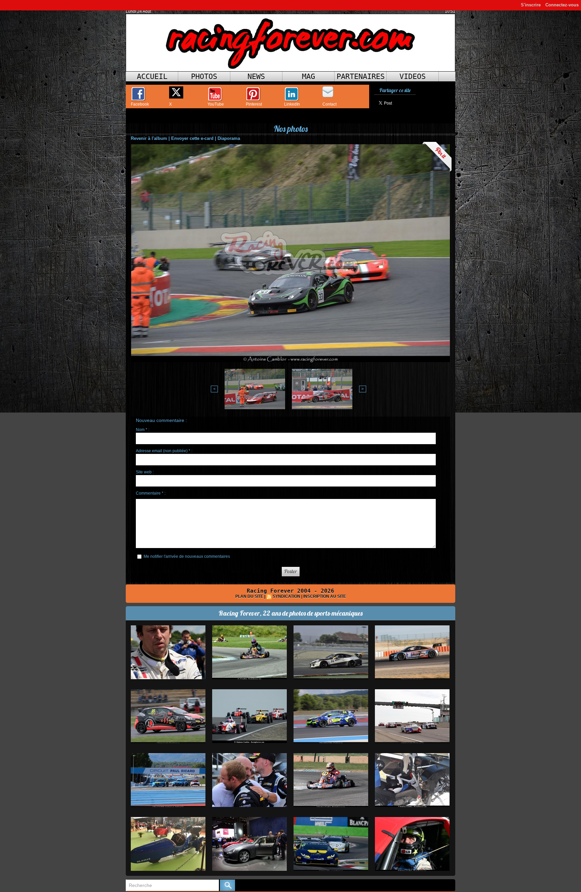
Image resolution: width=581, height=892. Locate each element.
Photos (204, 76)
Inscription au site (324, 596)
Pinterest (254, 104)
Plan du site (249, 596)
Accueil (152, 76)
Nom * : (142, 429)
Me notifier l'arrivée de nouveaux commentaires (187, 556)
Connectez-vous (562, 4)
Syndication (286, 596)
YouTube (215, 104)
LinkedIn (292, 104)
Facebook (140, 104)
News (256, 76)
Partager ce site (395, 90)
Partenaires (361, 76)
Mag (308, 76)
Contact (329, 104)
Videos (412, 76)
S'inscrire (531, 4)
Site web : (145, 472)
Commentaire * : (150, 493)
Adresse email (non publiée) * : (164, 451)
